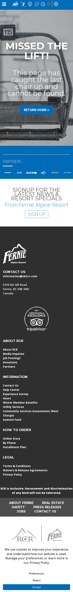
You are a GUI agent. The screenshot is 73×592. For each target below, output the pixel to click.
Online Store (11, 438)
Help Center (11, 390)
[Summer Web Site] (56, 3)
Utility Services (13, 407)
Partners (9, 366)
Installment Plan (14, 447)
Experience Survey (15, 394)
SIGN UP (36, 214)
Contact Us (10, 385)
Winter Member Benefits (20, 402)
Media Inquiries (13, 354)
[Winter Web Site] (49, 3)
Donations (10, 362)
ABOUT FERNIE (21, 503)
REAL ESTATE (53, 503)
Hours (7, 398)
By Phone (9, 443)
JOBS (21, 511)
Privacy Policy (12, 474)
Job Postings (12, 358)
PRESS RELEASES (47, 507)
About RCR (10, 349)
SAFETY (18, 507)
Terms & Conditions (17, 466)
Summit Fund (12, 419)
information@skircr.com (20, 276)
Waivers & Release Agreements (25, 470)
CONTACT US (14, 272)
